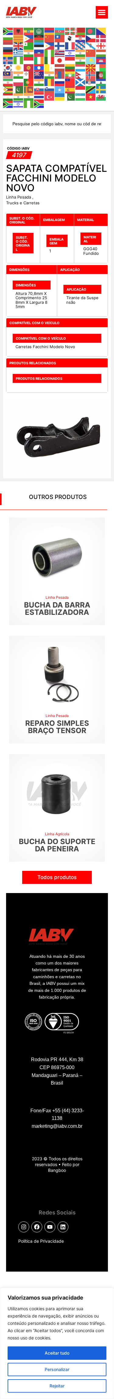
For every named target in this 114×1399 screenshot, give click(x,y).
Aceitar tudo (57, 1353)
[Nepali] (80, 74)
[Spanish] (70, 89)
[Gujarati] (29, 52)
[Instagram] (23, 1226)
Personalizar (57, 1369)
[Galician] (91, 45)
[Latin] (49, 67)
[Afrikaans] (8, 30)
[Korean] (8, 67)
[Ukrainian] (60, 96)
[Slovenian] (49, 89)
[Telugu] (29, 96)
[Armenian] (49, 30)
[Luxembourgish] (80, 67)
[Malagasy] (101, 67)
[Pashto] (101, 74)
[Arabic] (39, 30)
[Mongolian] (60, 74)
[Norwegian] (91, 74)
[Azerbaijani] (60, 30)
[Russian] (60, 81)
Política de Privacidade (41, 1241)
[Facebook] (36, 1226)
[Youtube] (49, 1226)
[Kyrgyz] (29, 67)
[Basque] (70, 30)
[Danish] (101, 38)
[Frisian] (80, 45)
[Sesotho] (101, 81)
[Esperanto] (29, 45)
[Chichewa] (39, 38)
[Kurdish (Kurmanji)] (18, 67)
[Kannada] (80, 59)
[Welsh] (101, 96)
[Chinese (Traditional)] (60, 38)
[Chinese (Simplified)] (49, 38)
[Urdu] (70, 96)
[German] (8, 52)
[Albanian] (18, 30)
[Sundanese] (80, 89)
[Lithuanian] (70, 67)
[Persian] (8, 81)
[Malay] (8, 74)
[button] (102, 12)
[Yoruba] (29, 103)
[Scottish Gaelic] (80, 81)
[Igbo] (18, 59)
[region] (57, 1343)
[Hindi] (80, 52)
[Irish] (39, 59)
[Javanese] (70, 59)
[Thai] (39, 96)
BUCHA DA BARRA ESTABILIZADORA (57, 609)
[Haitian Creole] (39, 52)
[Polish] (18, 81)
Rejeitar (57, 1385)
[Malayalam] (18, 74)
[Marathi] (49, 74)
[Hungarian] (101, 52)
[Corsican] (70, 38)
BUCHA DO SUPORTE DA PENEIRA (57, 845)
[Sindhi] (18, 89)
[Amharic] (29, 30)
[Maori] (39, 74)
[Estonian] (39, 45)
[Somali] (60, 89)
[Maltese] (29, 74)
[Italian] (49, 59)
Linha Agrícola (57, 834)
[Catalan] (18, 38)
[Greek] (18, 52)
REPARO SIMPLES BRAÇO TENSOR (57, 727)
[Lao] (39, 67)
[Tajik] (8, 96)
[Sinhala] (29, 89)
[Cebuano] (29, 38)
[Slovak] (39, 89)
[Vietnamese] (91, 96)
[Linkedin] (62, 1226)
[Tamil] (18, 96)
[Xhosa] (8, 103)
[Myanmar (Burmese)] (70, 74)
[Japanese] (60, 59)
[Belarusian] (80, 30)
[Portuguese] (29, 81)
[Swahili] (91, 89)
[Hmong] (91, 52)
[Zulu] (39, 103)
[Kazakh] (91, 59)
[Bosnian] (101, 30)
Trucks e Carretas (23, 202)
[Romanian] (49, 81)
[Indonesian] (29, 59)
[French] (70, 45)
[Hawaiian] (60, 52)
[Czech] (91, 38)
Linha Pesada (19, 197)
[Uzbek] (80, 96)
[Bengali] (91, 30)
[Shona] (8, 89)
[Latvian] (60, 67)
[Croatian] (80, 38)
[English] (18, 45)
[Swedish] (101, 89)
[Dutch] (8, 45)
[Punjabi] (39, 81)
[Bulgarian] (8, 38)
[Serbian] (91, 81)
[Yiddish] (18, 103)
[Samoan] (70, 81)
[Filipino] (49, 45)
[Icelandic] (8, 59)
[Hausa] (49, 52)
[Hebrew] (70, 52)
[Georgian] (101, 45)
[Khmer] (101, 59)
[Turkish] (49, 96)
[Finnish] (60, 45)
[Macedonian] (91, 67)
